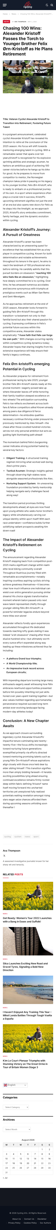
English (11, 1085)
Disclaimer (42, 1219)
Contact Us (29, 1219)
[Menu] (5, 5)
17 (6, 1163)
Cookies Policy (30, 1223)
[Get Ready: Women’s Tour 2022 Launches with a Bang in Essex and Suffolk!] (28, 896)
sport (36, 836)
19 (21, 1163)
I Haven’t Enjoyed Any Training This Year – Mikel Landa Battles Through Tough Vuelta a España (27, 1015)
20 (28, 1163)
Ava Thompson (20, 21)
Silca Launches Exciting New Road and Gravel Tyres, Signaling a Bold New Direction (25, 967)
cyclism (18, 836)
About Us (16, 1219)
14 (35, 1158)
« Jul (5, 1178)
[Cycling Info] (28, 5)
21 (35, 1163)
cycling (7, 836)
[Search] (51, 5)
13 (28, 1158)
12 (21, 1158)
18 (13, 1163)
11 (14, 1158)
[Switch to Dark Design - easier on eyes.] (47, 5)
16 (49, 1158)
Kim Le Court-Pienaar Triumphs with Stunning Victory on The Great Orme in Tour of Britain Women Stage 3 (25, 1064)
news (27, 836)
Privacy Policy (14, 1223)
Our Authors (45, 1223)
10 (6, 1158)
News (6, 22)
